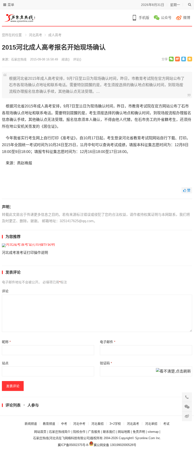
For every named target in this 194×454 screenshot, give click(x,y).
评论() (77, 59)
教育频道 (49, 423)
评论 (5, 291)
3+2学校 (115, 423)
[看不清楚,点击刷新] (173, 371)
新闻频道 (31, 423)
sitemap (153, 431)
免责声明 (139, 431)
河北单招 (151, 423)
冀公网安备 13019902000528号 (115, 445)
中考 (64, 423)
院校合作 (79, 431)
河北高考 (35, 35)
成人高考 (55, 35)
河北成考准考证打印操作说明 (25, 252)
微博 (186, 18)
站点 (5, 363)
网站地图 (124, 431)
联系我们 (109, 431)
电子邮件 (107, 342)
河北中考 (79, 423)
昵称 (6, 342)
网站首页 (40, 431)
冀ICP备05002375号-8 (73, 445)
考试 (166, 423)
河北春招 (97, 423)
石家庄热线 (18, 59)
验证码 (106, 363)
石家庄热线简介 (60, 431)
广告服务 (94, 431)
